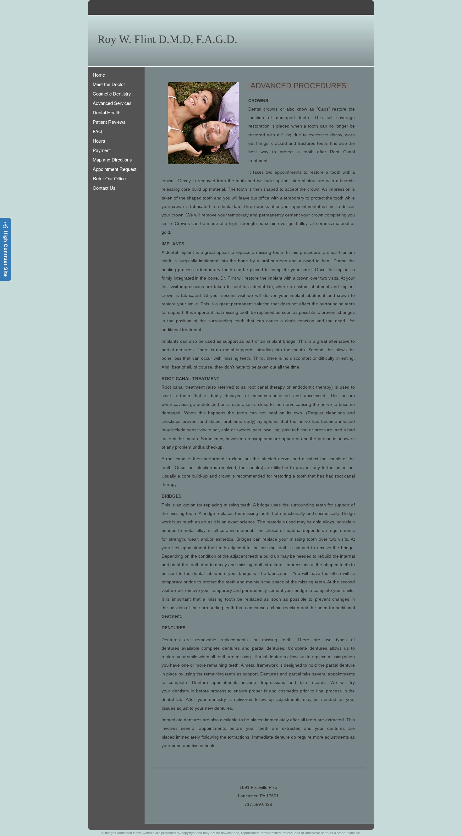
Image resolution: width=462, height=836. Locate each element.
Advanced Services (112, 103)
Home (99, 74)
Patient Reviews (109, 121)
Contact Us (104, 187)
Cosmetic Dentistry (112, 93)
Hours (99, 140)
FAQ (97, 131)
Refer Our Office (109, 178)
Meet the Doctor (109, 84)
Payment (102, 150)
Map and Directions (112, 159)
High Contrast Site (6, 253)
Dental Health (106, 112)
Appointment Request (114, 169)
